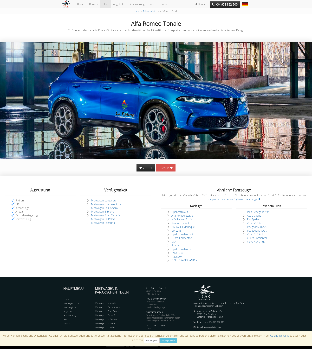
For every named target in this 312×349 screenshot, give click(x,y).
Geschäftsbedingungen (156, 307)
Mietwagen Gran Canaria (105, 215)
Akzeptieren (168, 340)
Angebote (118, 4)
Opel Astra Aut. (180, 212)
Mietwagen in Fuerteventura (107, 307)
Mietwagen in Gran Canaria (107, 311)
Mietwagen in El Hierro (105, 323)
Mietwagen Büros (71, 303)
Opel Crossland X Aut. (183, 234)
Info (151, 4)
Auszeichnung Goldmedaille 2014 (160, 315)
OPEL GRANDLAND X (184, 260)
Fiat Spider (253, 219)
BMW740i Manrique (183, 227)
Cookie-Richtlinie (279, 335)
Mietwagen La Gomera (104, 208)
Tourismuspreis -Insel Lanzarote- (160, 320)
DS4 (173, 241)
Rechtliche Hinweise (155, 301)
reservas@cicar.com (212, 327)
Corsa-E (176, 230)
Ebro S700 (177, 253)
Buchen (164, 168)
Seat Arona (177, 245)
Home (80, 4)
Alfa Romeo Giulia (181, 219)
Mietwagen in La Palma (105, 327)
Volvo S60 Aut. (255, 234)
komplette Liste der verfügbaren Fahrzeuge (233, 199)
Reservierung (136, 4)
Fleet (105, 4)
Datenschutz (151, 304)
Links (148, 328)
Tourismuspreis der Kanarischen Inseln (163, 317)
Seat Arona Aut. (180, 223)
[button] (245, 2)
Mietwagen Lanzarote (104, 200)
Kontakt (163, 4)
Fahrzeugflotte (150, 11)
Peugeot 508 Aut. (257, 227)
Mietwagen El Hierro (103, 211)
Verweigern (151, 340)
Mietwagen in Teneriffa (105, 315)
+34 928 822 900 (216, 322)
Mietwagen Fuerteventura (106, 204)
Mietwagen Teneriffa (103, 223)
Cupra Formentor (181, 238)
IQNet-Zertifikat (153, 294)
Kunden (202, 4)
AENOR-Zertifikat (153, 291)
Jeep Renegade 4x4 (258, 212)
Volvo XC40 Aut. (256, 241)
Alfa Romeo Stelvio (182, 215)
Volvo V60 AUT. (255, 223)
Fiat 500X (176, 256)
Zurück (147, 168)
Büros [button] (92, 4)
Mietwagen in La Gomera (106, 319)
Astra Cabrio (254, 215)
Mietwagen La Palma (103, 219)
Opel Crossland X (181, 249)
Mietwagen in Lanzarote (105, 303)
